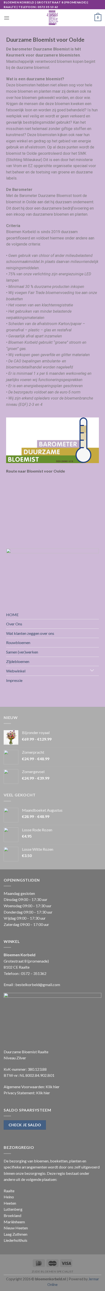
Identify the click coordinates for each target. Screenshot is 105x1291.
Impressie (14, 680)
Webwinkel (15, 671)
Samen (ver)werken (22, 652)
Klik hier (53, 1086)
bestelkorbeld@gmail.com (37, 984)
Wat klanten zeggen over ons (30, 633)
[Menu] (7, 18)
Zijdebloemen (17, 661)
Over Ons (14, 623)
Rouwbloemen (18, 642)
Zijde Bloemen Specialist (53, 1271)
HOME (12, 614)
